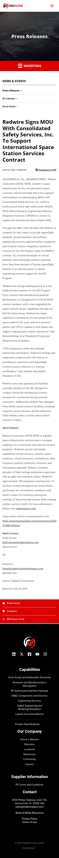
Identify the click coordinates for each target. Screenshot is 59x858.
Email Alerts (9, 106)
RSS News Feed (15, 619)
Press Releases (11, 90)
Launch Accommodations (29, 714)
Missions (29, 744)
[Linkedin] (14, 654)
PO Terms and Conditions (29, 784)
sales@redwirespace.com (29, 806)
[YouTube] (37, 654)
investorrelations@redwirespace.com (22, 568)
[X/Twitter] (22, 654)
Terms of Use (29, 822)
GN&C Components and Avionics (29, 695)
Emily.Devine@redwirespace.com (20, 542)
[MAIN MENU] (52, 6)
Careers (29, 764)
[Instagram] (45, 654)
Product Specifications (27, 724)
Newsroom (29, 754)
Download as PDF (48, 170)
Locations (29, 749)
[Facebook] (29, 654)
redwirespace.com (26, 508)
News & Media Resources (30, 812)
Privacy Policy (29, 818)
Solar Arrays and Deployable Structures (29, 677)
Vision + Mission (29, 739)
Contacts (12, 611)
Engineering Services (29, 700)
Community (29, 759)
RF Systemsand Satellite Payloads (29, 690)
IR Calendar (8, 98)
